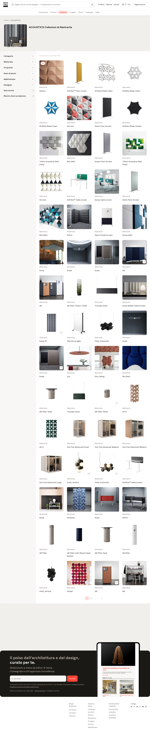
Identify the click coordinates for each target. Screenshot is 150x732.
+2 (89, 474)
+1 (144, 262)
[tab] (43, 12)
